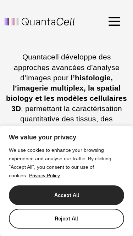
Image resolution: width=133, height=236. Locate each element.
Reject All (66, 218)
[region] (66, 181)
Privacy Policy (44, 175)
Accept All (66, 195)
